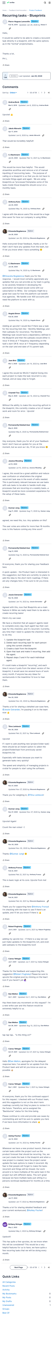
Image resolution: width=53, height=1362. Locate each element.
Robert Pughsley (15, 926)
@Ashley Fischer (34, 1210)
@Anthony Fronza (40, 906)
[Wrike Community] (11, 3)
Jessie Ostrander (15, 595)
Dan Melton (13, 994)
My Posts (26, 1297)
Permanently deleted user (19, 425)
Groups (5, 1309)
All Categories (9, 1282)
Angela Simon (14, 313)
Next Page (18, 1267)
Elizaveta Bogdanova (17, 231)
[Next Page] (45, 93)
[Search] (45, 2)
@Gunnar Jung (16, 854)
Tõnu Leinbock (14, 726)
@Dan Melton (14, 1061)
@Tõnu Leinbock (35, 795)
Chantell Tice (13, 393)
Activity (6, 1289)
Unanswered (26, 1305)
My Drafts (26, 1301)
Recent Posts (8, 1286)
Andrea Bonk (13, 102)
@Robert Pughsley (22, 974)
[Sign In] (49, 2)
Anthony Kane (14, 202)
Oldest (13, 93)
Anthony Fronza (15, 868)
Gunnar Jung (13, 508)
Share (5, 65)
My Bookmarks (26, 1293)
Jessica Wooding (15, 461)
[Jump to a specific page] (49, 93)
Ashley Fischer (14, 1136)
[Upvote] (5, 74)
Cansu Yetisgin (14, 959)
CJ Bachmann (14, 155)
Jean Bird (12, 360)
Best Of (5, 1313)
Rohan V (44, 25)
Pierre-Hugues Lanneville (19, 21)
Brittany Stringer (15, 1224)
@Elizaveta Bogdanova (13, 276)
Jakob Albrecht (14, 128)
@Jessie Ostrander (11, 709)
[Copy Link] (9, 28)
